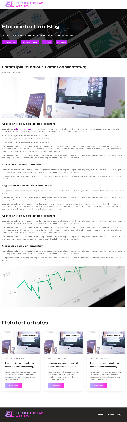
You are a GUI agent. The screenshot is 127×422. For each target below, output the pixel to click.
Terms (100, 414)
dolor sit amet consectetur (27, 129)
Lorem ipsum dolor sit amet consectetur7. (105, 365)
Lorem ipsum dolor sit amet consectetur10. (63, 365)
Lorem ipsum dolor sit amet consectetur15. (20, 365)
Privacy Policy (114, 414)
